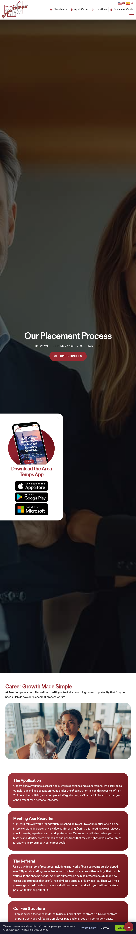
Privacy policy (88, 927)
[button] (58, 418)
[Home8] (131, 16)
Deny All (105, 927)
